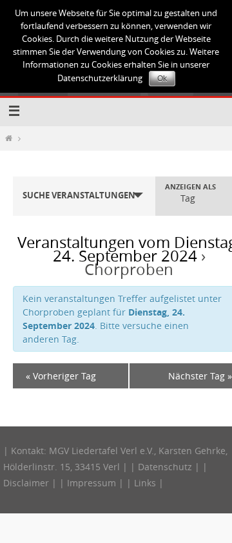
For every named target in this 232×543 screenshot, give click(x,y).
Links (145, 483)
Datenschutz (165, 467)
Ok (162, 78)
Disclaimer (26, 483)
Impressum (91, 483)
